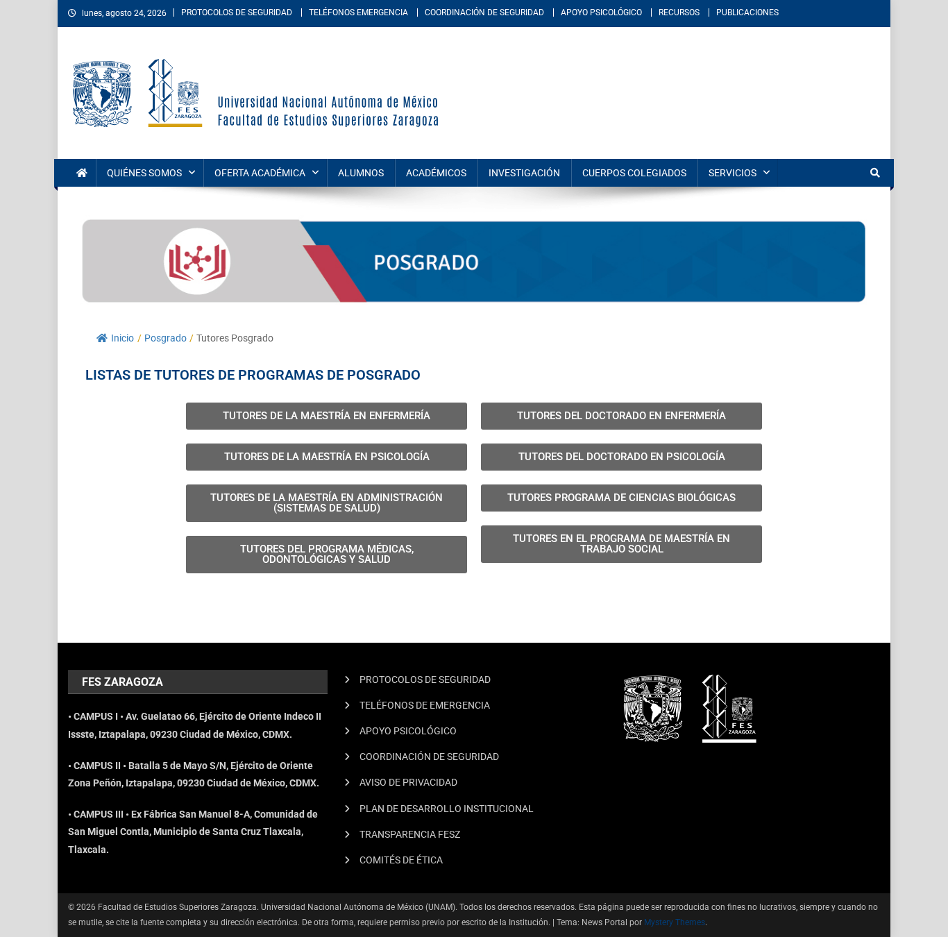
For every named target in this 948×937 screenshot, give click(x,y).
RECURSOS (679, 12)
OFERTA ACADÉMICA (259, 172)
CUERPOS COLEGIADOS (634, 172)
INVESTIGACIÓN (524, 172)
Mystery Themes (674, 922)
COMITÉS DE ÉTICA (401, 860)
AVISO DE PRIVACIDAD (408, 782)
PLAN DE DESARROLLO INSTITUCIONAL (446, 808)
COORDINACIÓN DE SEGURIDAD (484, 12)
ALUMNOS (361, 172)
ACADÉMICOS (436, 172)
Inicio (122, 338)
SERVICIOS (732, 172)
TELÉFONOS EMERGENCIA (358, 12)
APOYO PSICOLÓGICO (601, 12)
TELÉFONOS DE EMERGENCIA (424, 705)
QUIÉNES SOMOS (144, 172)
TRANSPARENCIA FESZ (409, 834)
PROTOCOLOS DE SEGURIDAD (236, 12)
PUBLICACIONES (747, 12)
